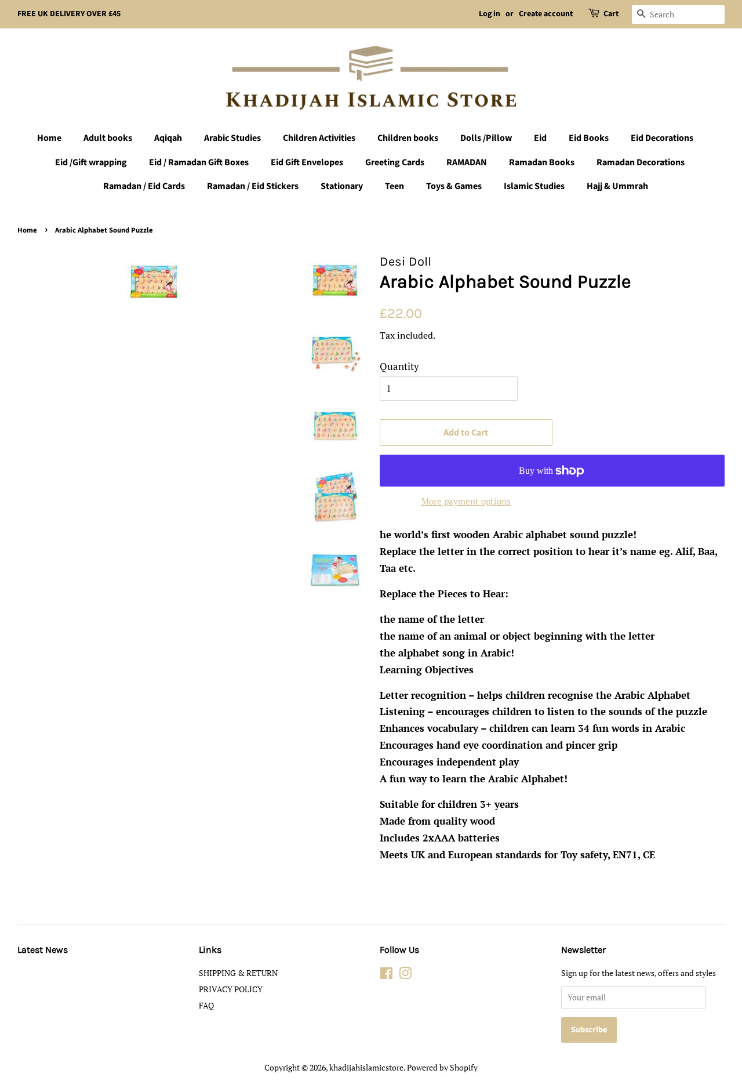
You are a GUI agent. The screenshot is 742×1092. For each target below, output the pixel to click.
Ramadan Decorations (640, 162)
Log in (489, 14)
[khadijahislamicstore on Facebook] (386, 975)
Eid (540, 138)
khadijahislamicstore (366, 1067)
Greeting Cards (394, 162)
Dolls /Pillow (486, 138)
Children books (407, 138)
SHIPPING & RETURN (238, 972)
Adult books (107, 138)
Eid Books (589, 138)
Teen (394, 186)
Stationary (342, 186)
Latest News (42, 949)
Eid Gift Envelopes (307, 162)
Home (49, 138)
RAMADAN (466, 162)
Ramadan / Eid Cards (144, 186)
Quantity (399, 366)
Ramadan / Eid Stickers (253, 186)
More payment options (466, 501)
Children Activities (319, 138)
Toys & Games (454, 186)
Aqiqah (168, 138)
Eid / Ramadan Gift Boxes (199, 162)
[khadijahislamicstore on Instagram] (405, 975)
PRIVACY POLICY (231, 989)
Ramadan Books (541, 162)
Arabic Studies (232, 138)
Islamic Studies (534, 186)
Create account (546, 14)
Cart (611, 14)
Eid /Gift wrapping (91, 162)
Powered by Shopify (442, 1067)
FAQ (206, 1005)
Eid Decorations (662, 138)
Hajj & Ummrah (617, 186)
